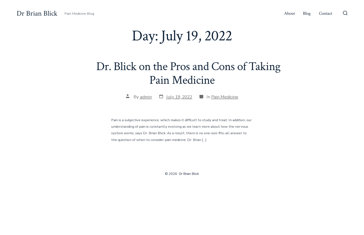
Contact (325, 13)
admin (146, 97)
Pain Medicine (224, 97)
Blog (307, 13)
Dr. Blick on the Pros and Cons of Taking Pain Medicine (182, 73)
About (289, 13)
